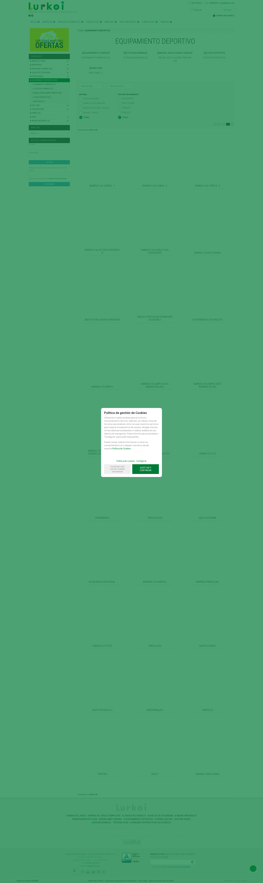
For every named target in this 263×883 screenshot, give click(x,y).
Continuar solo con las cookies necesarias (117, 469)
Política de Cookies (121, 448)
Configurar (141, 461)
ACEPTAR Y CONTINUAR (145, 469)
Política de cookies (126, 461)
